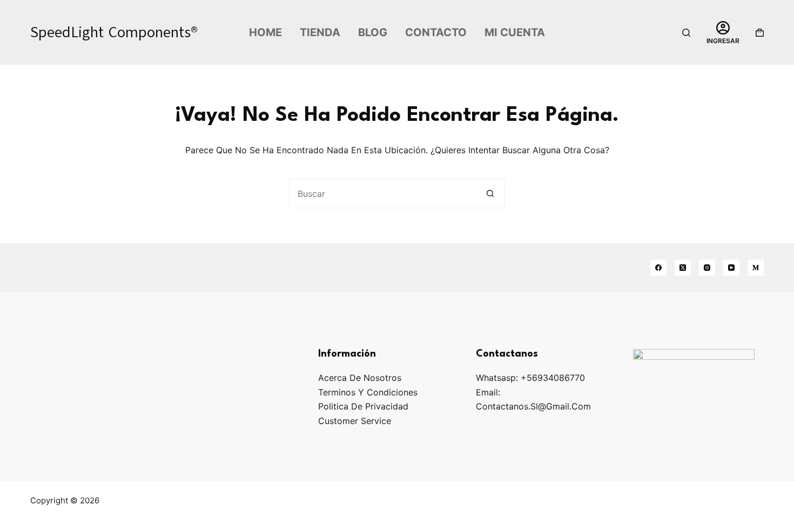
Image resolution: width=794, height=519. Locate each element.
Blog (372, 32)
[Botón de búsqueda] (490, 193)
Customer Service (354, 420)
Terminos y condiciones (368, 392)
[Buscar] (686, 33)
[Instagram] (707, 268)
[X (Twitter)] (683, 268)
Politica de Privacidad (363, 406)
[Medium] (756, 268)
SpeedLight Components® (114, 32)
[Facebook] (658, 268)
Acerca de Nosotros (359, 377)
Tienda (320, 32)
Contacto (436, 32)
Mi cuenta (515, 32)
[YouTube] (731, 268)
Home (265, 32)
